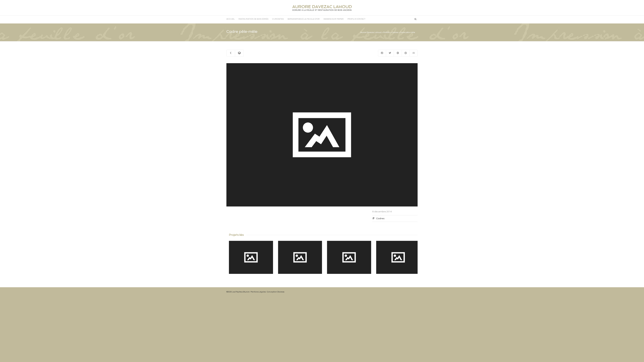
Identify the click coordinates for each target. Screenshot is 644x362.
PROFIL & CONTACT (356, 19)
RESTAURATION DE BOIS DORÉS (253, 19)
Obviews (280, 292)
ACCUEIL (230, 19)
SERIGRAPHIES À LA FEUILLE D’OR (303, 19)
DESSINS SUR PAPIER (334, 19)
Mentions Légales (258, 292)
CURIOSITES (278, 19)
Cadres (380, 218)
